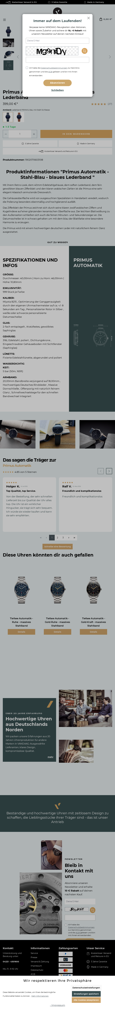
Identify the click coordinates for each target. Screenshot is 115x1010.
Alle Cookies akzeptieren (86, 1000)
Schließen (57, 90)
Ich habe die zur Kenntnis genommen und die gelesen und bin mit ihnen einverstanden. (54, 72)
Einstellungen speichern (86, 994)
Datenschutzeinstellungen (86, 987)
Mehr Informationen (40, 996)
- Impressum (57, 1005)
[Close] (88, 18)
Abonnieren (57, 82)
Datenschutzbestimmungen (54, 68)
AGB (50, 72)
